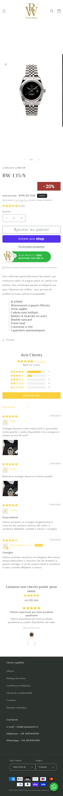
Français (43, 767)
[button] (4, 11)
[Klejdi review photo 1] (10, 447)
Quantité (6, 211)
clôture (10, 671)
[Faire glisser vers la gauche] (24, 159)
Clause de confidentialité (19, 693)
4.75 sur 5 (40, 361)
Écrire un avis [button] (31, 395)
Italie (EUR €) (19, 767)
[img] (10, 416)
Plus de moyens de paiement (31, 247)
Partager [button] (10, 340)
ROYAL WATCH (19, 790)
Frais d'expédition (21, 200)
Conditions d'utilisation (18, 685)
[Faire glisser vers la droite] (38, 159)
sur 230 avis (31, 600)
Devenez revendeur (16, 708)
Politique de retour (16, 678)
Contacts (11, 700)
